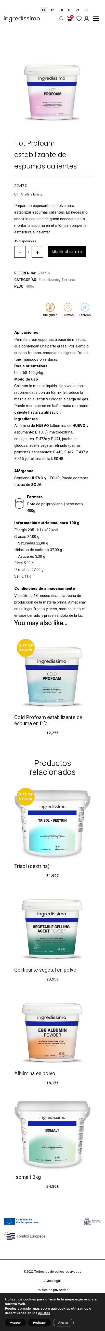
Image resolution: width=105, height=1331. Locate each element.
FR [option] (61, 10)
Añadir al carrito (66, 251)
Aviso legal (52, 1280)
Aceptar (15, 1323)
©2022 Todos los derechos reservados (52, 1271)
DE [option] (77, 10)
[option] (52, 9)
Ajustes (63, 1323)
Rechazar (39, 1323)
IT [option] (69, 10)
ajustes (44, 1313)
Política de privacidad (53, 1289)
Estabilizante (49, 280)
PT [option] (86, 10)
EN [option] (53, 10)
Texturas (68, 280)
